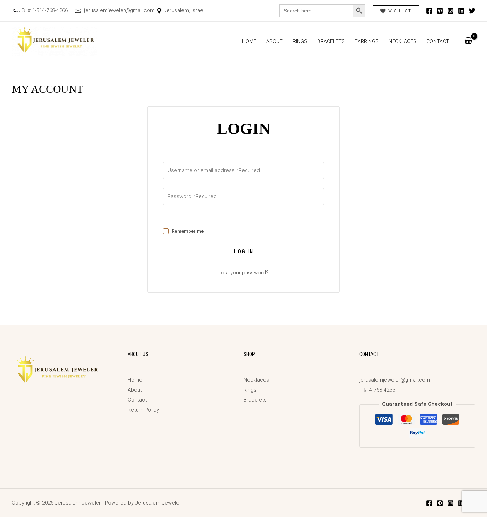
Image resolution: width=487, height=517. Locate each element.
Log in (243, 251)
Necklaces (402, 41)
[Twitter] (472, 10)
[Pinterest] (440, 10)
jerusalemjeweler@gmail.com (118, 10)
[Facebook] (429, 10)
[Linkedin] (461, 10)
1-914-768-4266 (377, 390)
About (274, 41)
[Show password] (174, 211)
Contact (437, 41)
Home (249, 41)
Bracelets (331, 41)
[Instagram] (450, 10)
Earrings (367, 41)
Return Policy (143, 410)
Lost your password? (243, 272)
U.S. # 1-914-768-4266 (42, 10)
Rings (300, 41)
